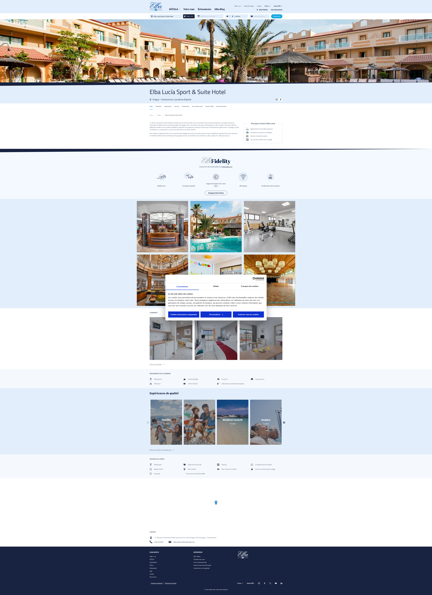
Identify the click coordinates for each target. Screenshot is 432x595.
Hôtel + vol (237, 6)
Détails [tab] (216, 286)
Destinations (153, 562)
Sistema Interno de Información (202, 565)
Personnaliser (214, 314)
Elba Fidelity (197, 556)
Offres (151, 565)
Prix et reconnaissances (200, 562)
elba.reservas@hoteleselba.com (184, 542)
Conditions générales (157, 583)
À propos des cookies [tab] (249, 286)
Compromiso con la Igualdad (201, 568)
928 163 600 (158, 542)
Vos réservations (276, 9)
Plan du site (153, 577)
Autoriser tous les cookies (248, 314)
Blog (151, 571)
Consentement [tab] (182, 286)
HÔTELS (152, 559)
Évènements (153, 568)
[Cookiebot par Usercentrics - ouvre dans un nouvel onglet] (254, 279)
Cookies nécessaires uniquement (184, 314)
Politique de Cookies (170, 583)
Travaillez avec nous (199, 559)
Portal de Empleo (249, 6)
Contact (259, 6)
